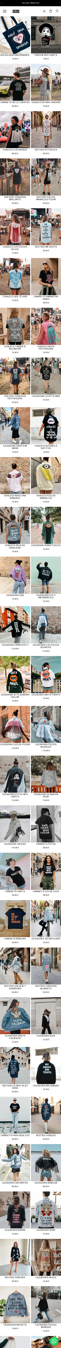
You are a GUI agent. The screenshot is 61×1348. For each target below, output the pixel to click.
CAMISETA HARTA (15, 891)
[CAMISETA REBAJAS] (15, 919)
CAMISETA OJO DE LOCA (46, 891)
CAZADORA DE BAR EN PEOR (46, 795)
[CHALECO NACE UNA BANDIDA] (15, 476)
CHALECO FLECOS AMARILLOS (46, 496)
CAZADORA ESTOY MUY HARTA (15, 795)
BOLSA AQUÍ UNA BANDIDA (15, 55)
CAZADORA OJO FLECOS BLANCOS (46, 646)
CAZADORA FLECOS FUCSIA (15, 744)
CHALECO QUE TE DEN (15, 296)
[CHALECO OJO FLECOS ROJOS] (15, 227)
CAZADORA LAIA (15, 595)
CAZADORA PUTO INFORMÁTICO (46, 596)
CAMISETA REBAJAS (15, 938)
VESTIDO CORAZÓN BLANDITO (46, 987)
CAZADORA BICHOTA (15, 1324)
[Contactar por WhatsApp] (54, 1341)
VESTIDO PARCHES (15, 1277)
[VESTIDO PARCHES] (15, 1257)
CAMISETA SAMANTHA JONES (46, 297)
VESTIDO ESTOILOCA (46, 149)
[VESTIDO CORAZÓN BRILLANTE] (15, 177)
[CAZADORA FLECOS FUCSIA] (15, 724)
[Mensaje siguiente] (59, 3)
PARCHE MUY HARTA (46, 55)
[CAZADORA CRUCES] (15, 824)
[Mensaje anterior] (1, 3)
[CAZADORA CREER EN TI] (15, 625)
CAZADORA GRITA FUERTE (46, 694)
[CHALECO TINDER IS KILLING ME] (15, 326)
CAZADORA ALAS (46, 1035)
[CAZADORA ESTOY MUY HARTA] (15, 774)
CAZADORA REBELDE (46, 1182)
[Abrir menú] (4, 11)
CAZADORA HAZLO (46, 1277)
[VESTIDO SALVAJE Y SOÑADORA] (15, 966)
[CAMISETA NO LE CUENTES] (15, 82)
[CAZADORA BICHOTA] (15, 1305)
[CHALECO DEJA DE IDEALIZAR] (15, 525)
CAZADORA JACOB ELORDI (46, 938)
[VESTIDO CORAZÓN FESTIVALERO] (15, 376)
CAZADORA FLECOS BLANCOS (46, 745)
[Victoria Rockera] (16, 11)
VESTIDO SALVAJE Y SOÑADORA (15, 987)
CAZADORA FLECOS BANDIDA (46, 1326)
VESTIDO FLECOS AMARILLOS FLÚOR (46, 198)
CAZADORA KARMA (15, 1230)
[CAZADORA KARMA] (15, 1210)
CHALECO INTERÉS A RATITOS (46, 447)
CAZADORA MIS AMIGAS (46, 1085)
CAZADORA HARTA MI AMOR (15, 447)
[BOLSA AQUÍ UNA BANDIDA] (15, 35)
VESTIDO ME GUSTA (46, 246)
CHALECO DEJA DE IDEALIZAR (15, 546)
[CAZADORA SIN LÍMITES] (15, 1163)
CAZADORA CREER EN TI (15, 645)
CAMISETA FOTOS (46, 844)
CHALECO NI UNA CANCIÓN (46, 102)
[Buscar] (57, 10)
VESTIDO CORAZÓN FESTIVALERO (15, 397)
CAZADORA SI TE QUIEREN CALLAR (15, 695)
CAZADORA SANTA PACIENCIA (15, 1036)
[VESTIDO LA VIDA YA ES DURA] (15, 1066)
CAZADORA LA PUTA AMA (46, 396)
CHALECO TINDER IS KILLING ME (15, 347)
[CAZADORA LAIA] (15, 575)
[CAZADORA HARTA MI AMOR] (15, 426)
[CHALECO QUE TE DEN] (15, 277)
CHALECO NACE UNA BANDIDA (15, 496)
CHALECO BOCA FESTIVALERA (45, 347)
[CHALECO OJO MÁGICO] (15, 130)
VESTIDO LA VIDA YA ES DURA (15, 1086)
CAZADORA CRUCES (15, 844)
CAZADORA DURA (46, 1230)
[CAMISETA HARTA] (15, 871)
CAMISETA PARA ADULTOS (15, 1135)
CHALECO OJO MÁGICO (15, 149)
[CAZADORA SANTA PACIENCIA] (15, 1016)
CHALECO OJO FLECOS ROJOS (15, 248)
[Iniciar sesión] (44, 11)
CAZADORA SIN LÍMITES (15, 1182)
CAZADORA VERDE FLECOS (46, 545)
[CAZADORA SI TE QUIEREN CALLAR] (15, 675)
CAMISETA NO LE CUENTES (15, 102)
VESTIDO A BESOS (46, 1135)
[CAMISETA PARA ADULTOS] (15, 1115)
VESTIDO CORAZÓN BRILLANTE (15, 198)
